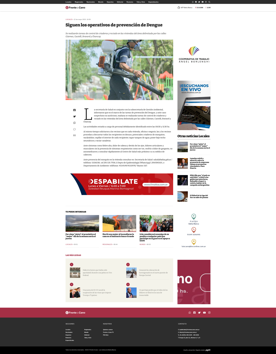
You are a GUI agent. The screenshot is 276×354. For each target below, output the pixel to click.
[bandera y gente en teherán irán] (156, 223)
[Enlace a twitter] (199, 2)
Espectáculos (153, 2)
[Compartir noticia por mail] (74, 135)
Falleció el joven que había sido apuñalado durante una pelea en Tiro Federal (97, 272)
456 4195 (189, 335)
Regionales (79, 2)
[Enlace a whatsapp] (193, 2)
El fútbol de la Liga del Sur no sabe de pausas (199, 196)
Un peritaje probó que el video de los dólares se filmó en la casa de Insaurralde (153, 292)
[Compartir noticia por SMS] (74, 129)
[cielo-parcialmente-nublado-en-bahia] (182, 147)
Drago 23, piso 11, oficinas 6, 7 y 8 (189, 337)
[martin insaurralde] (131, 292)
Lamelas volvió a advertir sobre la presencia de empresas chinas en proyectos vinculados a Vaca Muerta (199, 163)
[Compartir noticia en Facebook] (74, 110)
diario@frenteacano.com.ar (188, 332)
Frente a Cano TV (108, 332)
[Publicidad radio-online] (193, 105)
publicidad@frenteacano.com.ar (189, 329)
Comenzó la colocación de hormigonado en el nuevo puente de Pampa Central (153, 272)
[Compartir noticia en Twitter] (74, 116)
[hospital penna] (75, 273)
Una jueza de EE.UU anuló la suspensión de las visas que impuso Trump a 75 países (97, 292)
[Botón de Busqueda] (209, 2)
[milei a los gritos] (182, 180)
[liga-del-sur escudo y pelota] (182, 196)
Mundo (100, 2)
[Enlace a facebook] (196, 2)
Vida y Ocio (141, 2)
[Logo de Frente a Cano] (75, 7)
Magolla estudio (200, 350)
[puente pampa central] (131, 273)
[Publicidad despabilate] (119, 184)
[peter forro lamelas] (182, 163)
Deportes (110, 2)
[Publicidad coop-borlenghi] (193, 54)
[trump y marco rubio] (75, 292)
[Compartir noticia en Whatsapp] (74, 123)
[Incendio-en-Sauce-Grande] (119, 223)
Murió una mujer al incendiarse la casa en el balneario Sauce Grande (118, 235)
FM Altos (105, 335)
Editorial (120, 2)
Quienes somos (108, 329)
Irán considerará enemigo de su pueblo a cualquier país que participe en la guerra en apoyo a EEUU (155, 237)
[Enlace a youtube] (202, 1)
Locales (68, 2)
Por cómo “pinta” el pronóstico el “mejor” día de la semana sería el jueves (200, 147)
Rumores (130, 2)
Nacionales (91, 2)
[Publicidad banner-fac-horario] (193, 282)
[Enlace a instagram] (206, 2)
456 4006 (196, 335)
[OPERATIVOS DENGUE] (119, 70)
